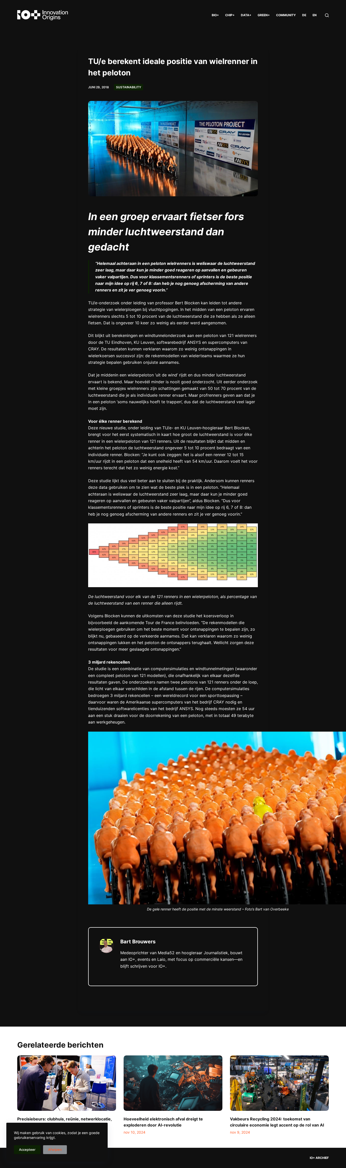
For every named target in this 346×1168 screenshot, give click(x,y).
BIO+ (215, 15)
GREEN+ (264, 15)
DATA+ (246, 15)
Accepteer (27, 1150)
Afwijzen (55, 1150)
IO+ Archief (319, 1158)
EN (315, 15)
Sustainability (128, 87)
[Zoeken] (327, 15)
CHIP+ (230, 15)
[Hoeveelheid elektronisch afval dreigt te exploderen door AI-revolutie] (173, 1083)
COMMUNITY (286, 15)
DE (304, 15)
